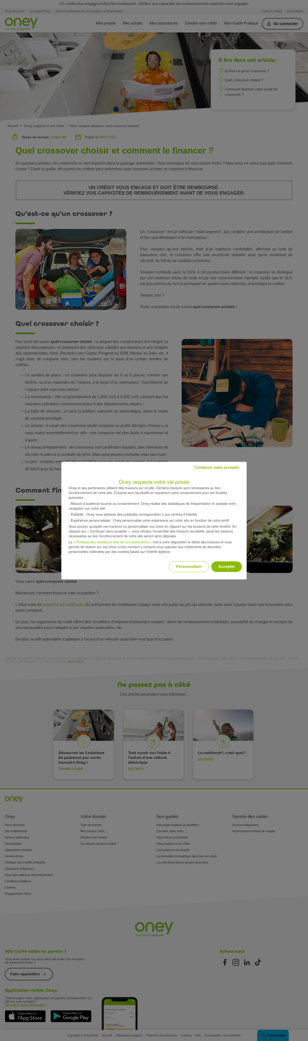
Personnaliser (189, 567)
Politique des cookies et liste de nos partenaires (112, 542)
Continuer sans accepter (216, 467)
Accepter (226, 567)
